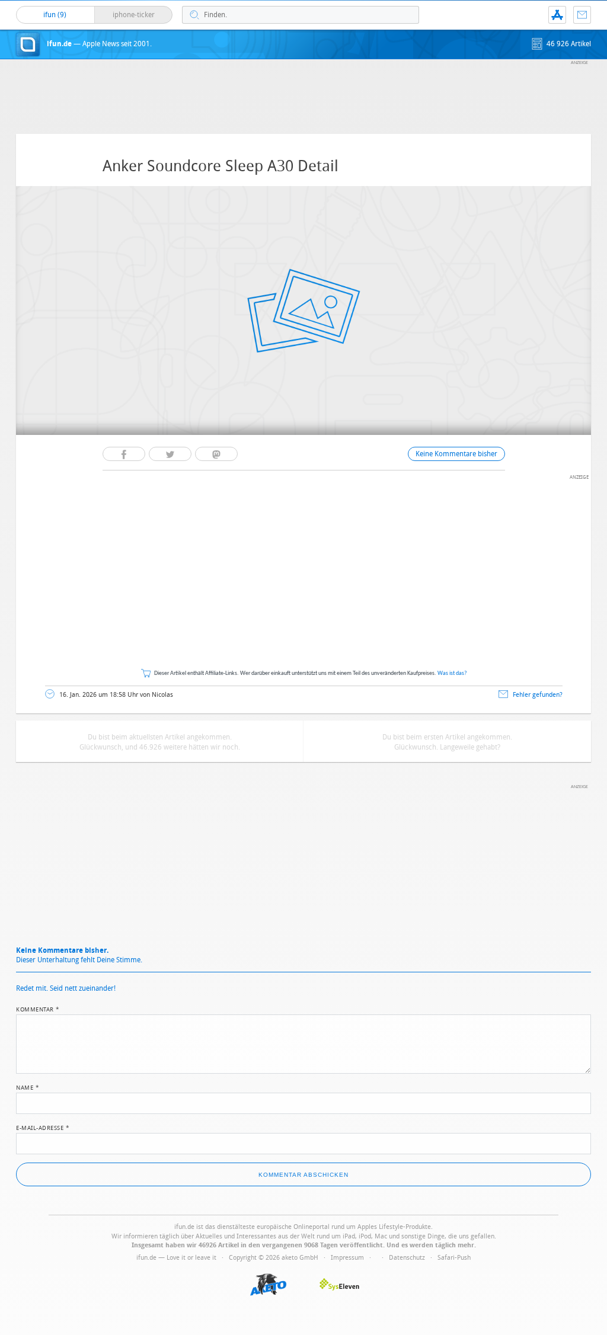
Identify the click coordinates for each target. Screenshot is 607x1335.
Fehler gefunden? (538, 695)
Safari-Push (454, 1258)
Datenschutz (407, 1258)
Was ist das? (452, 673)
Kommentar (38, 1008)
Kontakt (582, 15)
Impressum (347, 1258)
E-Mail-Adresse (42, 1127)
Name (27, 1086)
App (557, 15)
